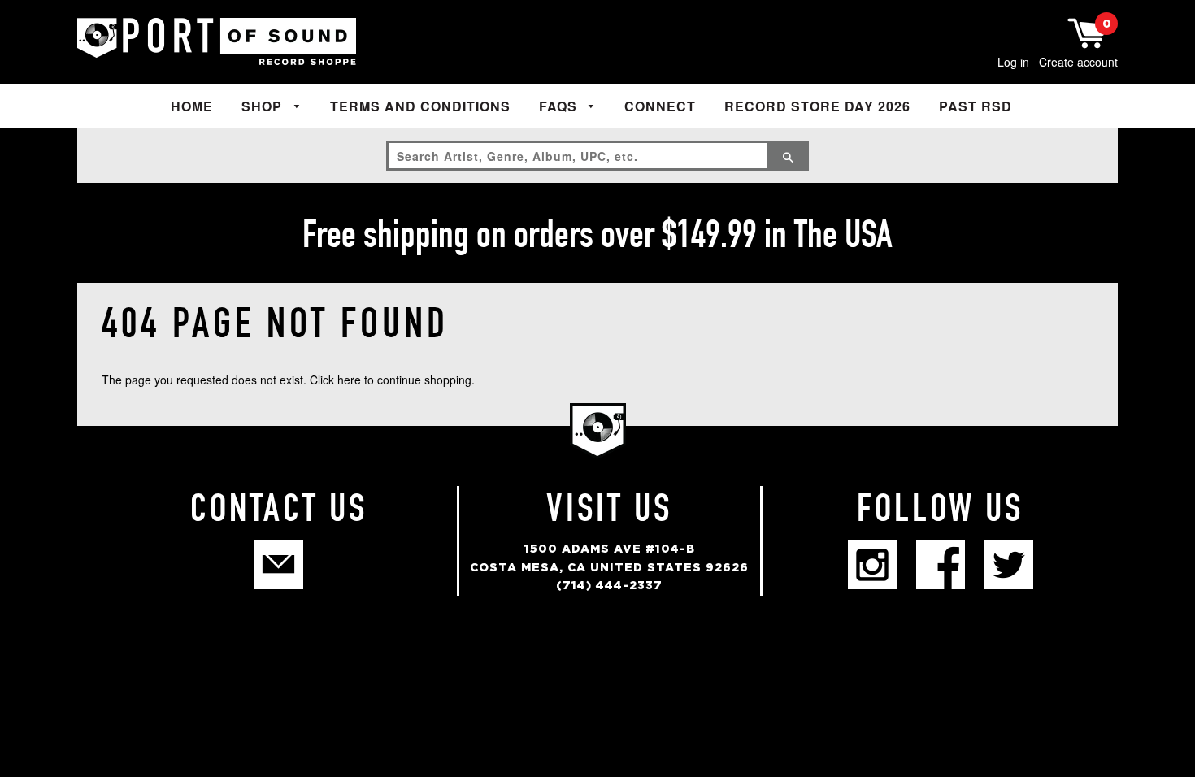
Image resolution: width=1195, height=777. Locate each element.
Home (192, 106)
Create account (1078, 62)
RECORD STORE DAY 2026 (817, 106)
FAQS (560, 106)
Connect (660, 106)
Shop (263, 106)
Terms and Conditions (420, 106)
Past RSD (975, 106)
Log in (1013, 62)
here (349, 379)
